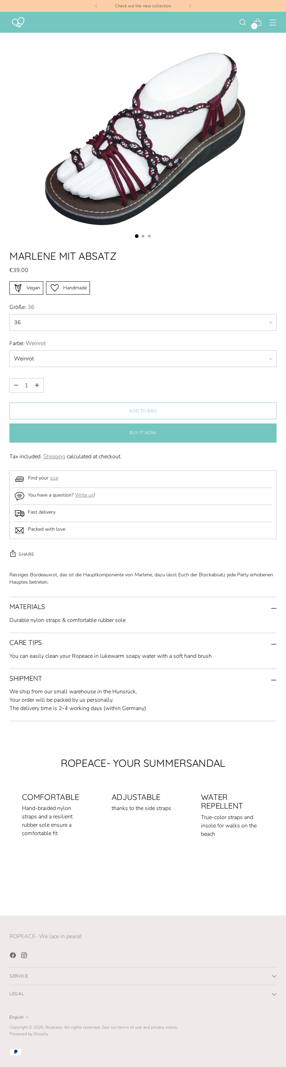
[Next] (190, 6)
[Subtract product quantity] (37, 385)
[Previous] (96, 6)
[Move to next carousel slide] (271, 891)
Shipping (54, 456)
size (54, 478)
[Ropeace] (18, 22)
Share (26, 554)
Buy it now (143, 433)
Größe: (22, 307)
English (16, 1017)
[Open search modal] (243, 22)
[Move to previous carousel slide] (255, 892)
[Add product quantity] (16, 385)
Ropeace (53, 1027)
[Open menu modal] (273, 22)
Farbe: (27, 343)
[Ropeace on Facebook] (13, 956)
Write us (84, 495)
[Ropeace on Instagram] (25, 956)
